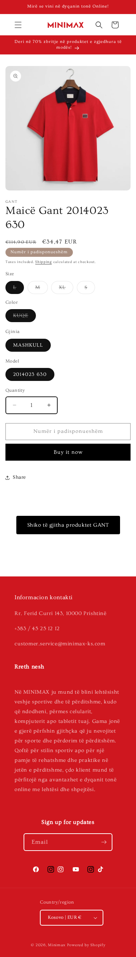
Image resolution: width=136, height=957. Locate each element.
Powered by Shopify (86, 945)
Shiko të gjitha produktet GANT (68, 525)
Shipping (43, 262)
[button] (18, 25)
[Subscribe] (104, 842)
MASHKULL (28, 345)
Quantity (15, 390)
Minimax (57, 945)
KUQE (24, 317)
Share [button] (19, 477)
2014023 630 (30, 374)
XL (66, 289)
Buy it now (68, 452)
